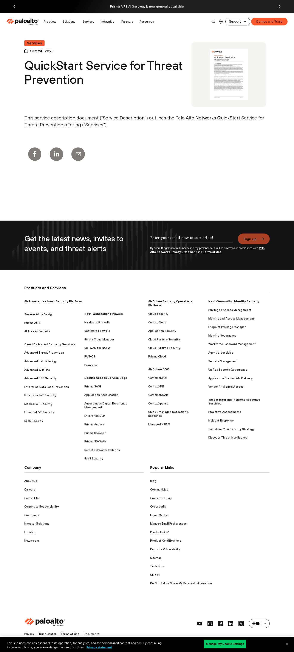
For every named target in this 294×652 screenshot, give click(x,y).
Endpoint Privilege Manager (227, 327)
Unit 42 (155, 575)
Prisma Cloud (157, 356)
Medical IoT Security (38, 404)
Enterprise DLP (94, 415)
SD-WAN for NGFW (97, 348)
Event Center (159, 515)
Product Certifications (165, 540)
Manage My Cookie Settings (225, 644)
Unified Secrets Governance (227, 369)
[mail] (78, 154)
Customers (32, 515)
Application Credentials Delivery (230, 378)
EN (220, 21)
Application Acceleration (101, 395)
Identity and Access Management (231, 318)
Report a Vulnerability (165, 549)
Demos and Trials (269, 21)
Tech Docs (157, 566)
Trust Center (47, 634)
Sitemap (156, 558)
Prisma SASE (93, 386)
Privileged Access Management (230, 310)
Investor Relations (37, 523)
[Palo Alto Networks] (22, 22)
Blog (153, 481)
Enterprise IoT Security (40, 395)
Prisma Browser (95, 433)
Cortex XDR (156, 386)
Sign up (250, 239)
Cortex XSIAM (157, 377)
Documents (91, 634)
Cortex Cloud (157, 322)
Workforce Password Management (232, 344)
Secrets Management (223, 361)
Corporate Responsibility (41, 506)
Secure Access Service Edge (105, 377)
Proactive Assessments (224, 412)
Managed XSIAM (159, 424)
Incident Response (221, 420)
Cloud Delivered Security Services (49, 344)
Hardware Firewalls (97, 322)
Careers (29, 489)
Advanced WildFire (37, 369)
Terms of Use (70, 634)
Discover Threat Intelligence (228, 437)
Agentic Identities (220, 352)
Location (30, 532)
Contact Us (32, 498)
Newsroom (31, 540)
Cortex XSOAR (158, 395)
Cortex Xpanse (158, 403)
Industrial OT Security (39, 412)
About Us (30, 481)
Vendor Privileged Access (226, 386)
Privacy (29, 634)
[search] (213, 21)
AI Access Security (37, 331)
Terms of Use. (212, 252)
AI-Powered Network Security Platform (53, 301)
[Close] (287, 644)
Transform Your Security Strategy (231, 429)
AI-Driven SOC (158, 369)
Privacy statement (99, 647)
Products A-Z (159, 532)
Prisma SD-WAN (95, 441)
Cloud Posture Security (164, 339)
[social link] (199, 623)
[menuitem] (23, 21)
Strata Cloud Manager (99, 339)
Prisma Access (94, 424)
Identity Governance (222, 335)
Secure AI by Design (39, 314)
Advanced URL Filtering (40, 361)
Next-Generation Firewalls (103, 313)
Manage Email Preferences (168, 523)
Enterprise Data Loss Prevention (46, 387)
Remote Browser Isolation (102, 450)
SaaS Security (33, 421)
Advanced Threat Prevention (44, 352)
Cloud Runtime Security (164, 348)
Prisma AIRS (32, 322)
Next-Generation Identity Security (233, 301)
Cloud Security (158, 313)
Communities (159, 489)
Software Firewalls (97, 330)
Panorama (91, 365)
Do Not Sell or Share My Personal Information (181, 583)
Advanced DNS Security (40, 378)
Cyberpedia (158, 506)
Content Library (161, 498)
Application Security (162, 330)
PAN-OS (89, 356)
